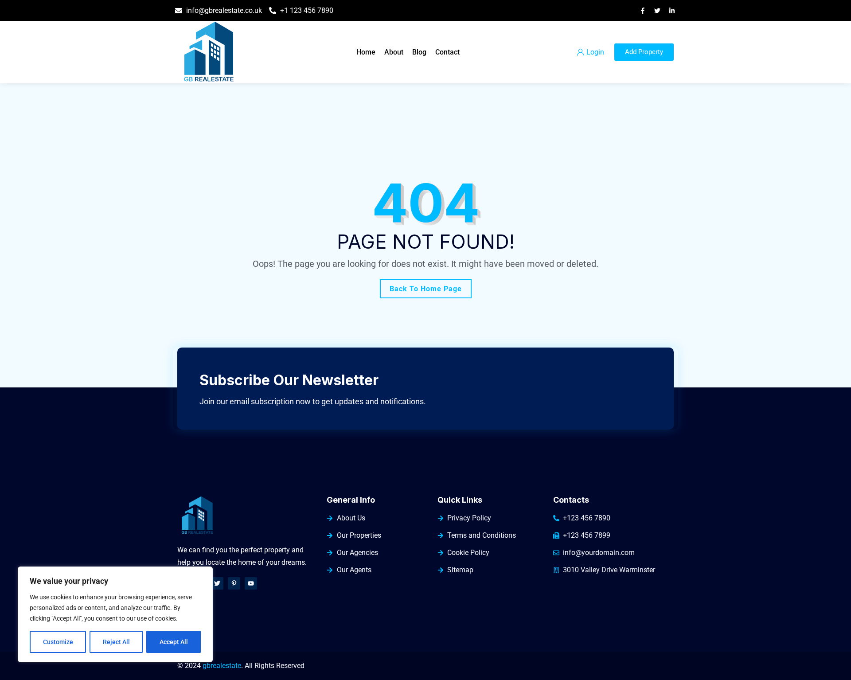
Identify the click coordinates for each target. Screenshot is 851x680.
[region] (115, 614)
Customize (58, 641)
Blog (419, 52)
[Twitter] (217, 583)
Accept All (174, 641)
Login (595, 52)
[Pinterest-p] (234, 583)
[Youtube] (251, 583)
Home (365, 52)
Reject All (116, 641)
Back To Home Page (426, 289)
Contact (447, 52)
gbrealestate (222, 665)
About (393, 52)
